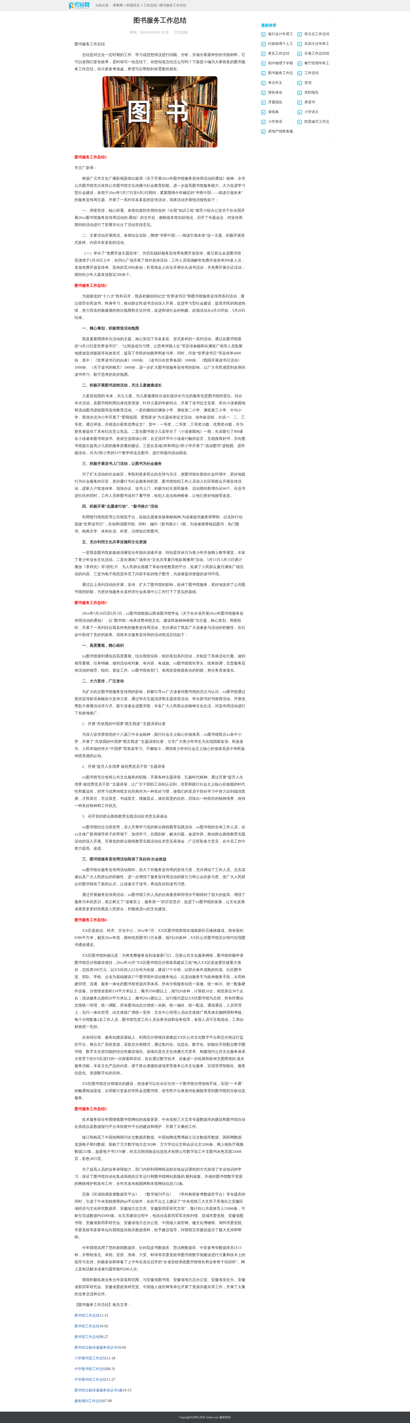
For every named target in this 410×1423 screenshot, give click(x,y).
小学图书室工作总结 (91, 1358)
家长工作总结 (278, 53)
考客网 (118, 5)
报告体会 (275, 92)
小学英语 (275, 121)
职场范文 (133, 5)
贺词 (308, 83)
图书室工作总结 (87, 1337)
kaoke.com (212, 1417)
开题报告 (275, 102)
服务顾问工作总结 (89, 1401)
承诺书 (309, 102)
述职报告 (311, 92)
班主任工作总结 (316, 34)
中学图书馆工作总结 (91, 1369)
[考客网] (79, 6)
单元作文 (275, 83)
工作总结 (150, 5)
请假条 (273, 112)
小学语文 (311, 112)
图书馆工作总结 (87, 1315)
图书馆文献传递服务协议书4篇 (99, 1390)
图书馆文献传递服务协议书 (96, 1347)
